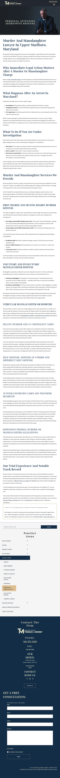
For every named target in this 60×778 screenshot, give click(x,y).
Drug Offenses (6, 541)
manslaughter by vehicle (27, 315)
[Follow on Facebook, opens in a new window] (27, 679)
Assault (6, 562)
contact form (28, 500)
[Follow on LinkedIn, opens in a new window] (30, 679)
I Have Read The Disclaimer (16, 752)
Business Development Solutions (44, 769)
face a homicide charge (14, 79)
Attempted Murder (9, 570)
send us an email (47, 517)
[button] (54, 4)
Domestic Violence (9, 573)
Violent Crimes (6, 558)
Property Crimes (7, 549)
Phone (8, 720)
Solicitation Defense (7, 594)
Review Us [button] (30, 685)
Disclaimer (10, 748)
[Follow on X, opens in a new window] (33, 679)
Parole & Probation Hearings (11, 607)
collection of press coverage (21, 481)
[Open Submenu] (27, 540)
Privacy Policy (33, 769)
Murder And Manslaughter (8, 588)
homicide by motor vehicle (42, 315)
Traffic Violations (7, 611)
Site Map (27, 769)
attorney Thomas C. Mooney (10, 500)
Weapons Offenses (7, 603)
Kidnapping (7, 583)
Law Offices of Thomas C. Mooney (40, 767)
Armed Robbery (8, 566)
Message (9, 729)
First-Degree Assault (7, 578)
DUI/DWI (4, 545)
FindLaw (55, 769)
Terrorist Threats (9, 598)
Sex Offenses (6, 553)
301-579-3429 (53, 1)
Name (8, 704)
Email (8, 712)
